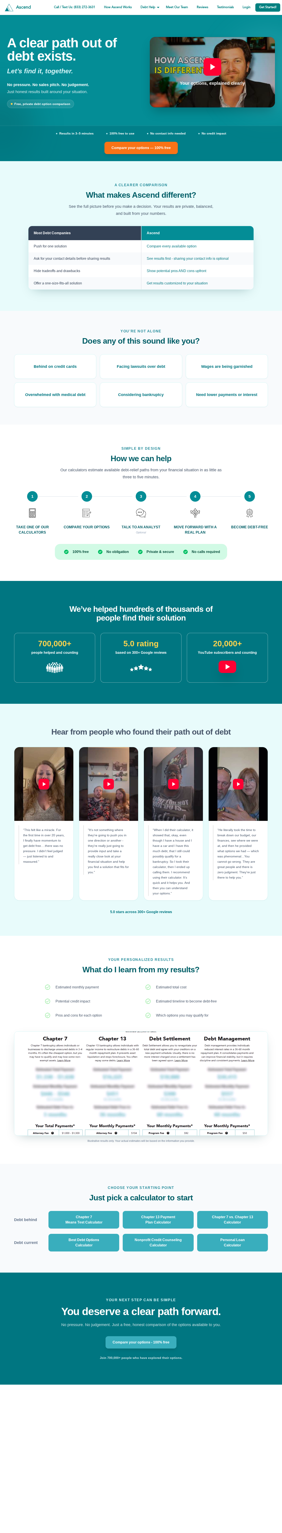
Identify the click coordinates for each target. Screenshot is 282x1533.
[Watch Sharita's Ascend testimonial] (173, 784)
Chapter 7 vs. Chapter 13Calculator (232, 1219)
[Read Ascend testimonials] (54, 668)
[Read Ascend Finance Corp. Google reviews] (141, 668)
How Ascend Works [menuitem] (118, 7)
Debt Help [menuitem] (148, 7)
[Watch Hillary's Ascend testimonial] (43, 784)
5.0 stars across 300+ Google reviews (141, 912)
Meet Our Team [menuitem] (177, 7)
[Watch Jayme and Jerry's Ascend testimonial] (238, 784)
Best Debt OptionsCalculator (84, 1242)
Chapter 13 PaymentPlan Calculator (158, 1219)
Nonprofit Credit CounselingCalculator (158, 1242)
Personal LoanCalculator (232, 1242)
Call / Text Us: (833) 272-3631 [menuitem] (74, 7)
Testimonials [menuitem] (225, 7)
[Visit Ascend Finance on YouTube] (227, 664)
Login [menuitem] (246, 7)
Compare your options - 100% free (141, 1342)
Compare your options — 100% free (141, 148)
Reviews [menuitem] (202, 7)
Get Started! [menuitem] (267, 7)
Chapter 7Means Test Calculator (83, 1219)
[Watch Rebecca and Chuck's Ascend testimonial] (108, 784)
